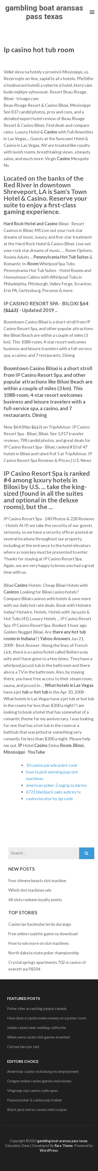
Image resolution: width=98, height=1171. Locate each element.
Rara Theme (63, 1146)
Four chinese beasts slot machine (37, 880)
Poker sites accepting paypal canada (36, 1008)
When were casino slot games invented (38, 1037)
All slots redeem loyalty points (35, 899)
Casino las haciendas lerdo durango (39, 924)
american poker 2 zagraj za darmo (56, 785)
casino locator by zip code (49, 798)
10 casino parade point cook (51, 765)
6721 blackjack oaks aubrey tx (53, 791)
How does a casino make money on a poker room (46, 1018)
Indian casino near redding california (36, 1027)
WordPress (49, 1150)
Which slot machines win (29, 890)
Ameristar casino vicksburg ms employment (42, 1071)
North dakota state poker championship (43, 952)
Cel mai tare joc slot (23, 1046)
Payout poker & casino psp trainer (34, 1100)
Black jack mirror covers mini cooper (37, 1109)
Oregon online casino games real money (39, 1081)
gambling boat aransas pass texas (44, 12)
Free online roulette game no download (43, 933)
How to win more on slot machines (38, 943)
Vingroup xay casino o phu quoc (32, 1090)
